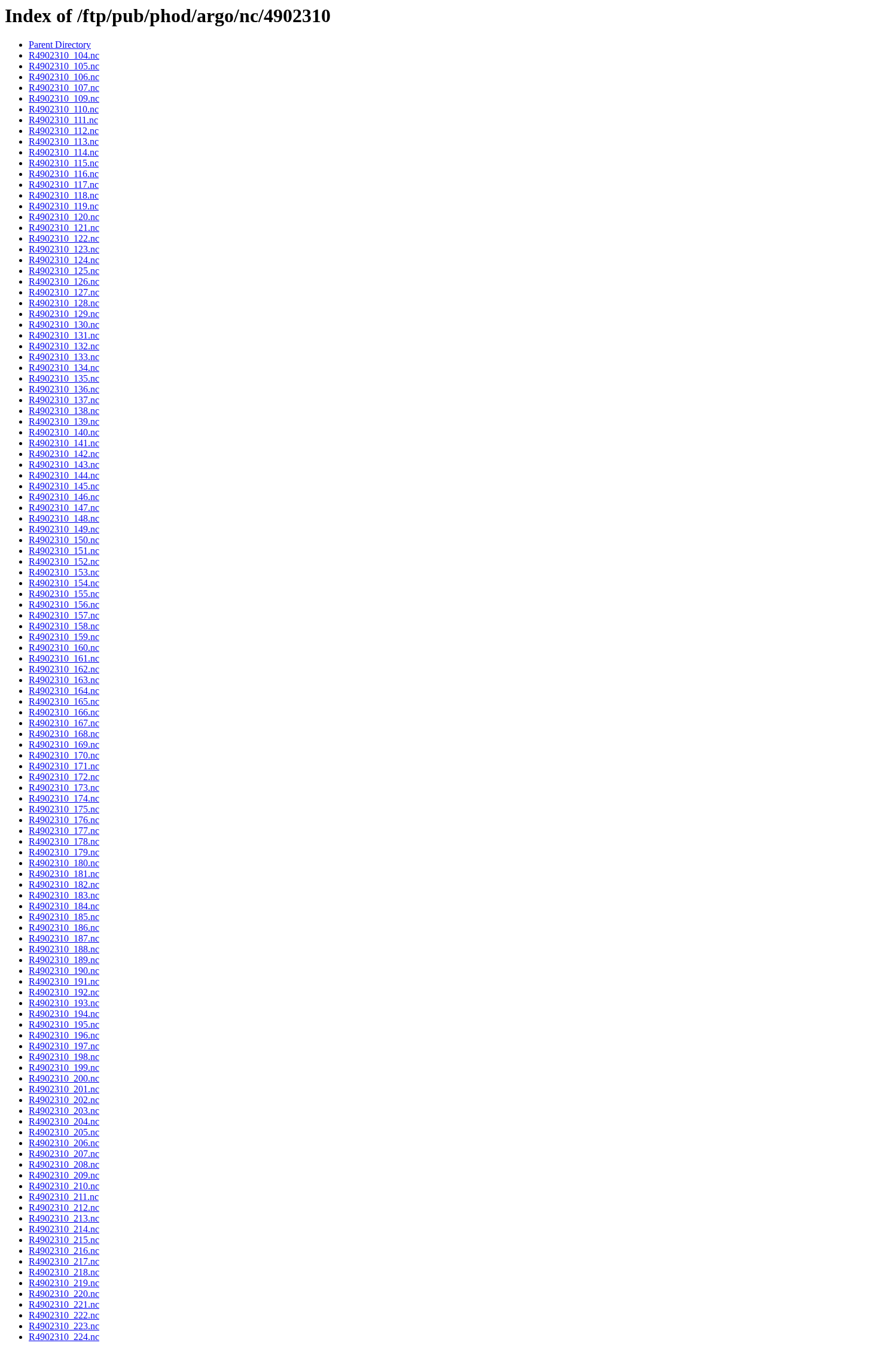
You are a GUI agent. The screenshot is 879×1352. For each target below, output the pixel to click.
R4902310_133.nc (64, 357)
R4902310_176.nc (64, 820)
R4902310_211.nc (64, 1197)
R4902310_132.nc (64, 346)
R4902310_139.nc (64, 421)
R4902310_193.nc (64, 1003)
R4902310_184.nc (64, 906)
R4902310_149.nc (64, 529)
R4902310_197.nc (64, 1046)
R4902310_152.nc (64, 561)
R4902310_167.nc (64, 723)
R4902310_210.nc (64, 1186)
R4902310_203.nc (64, 1111)
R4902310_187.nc (64, 938)
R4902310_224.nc (64, 1337)
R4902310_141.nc (64, 443)
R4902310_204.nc (64, 1121)
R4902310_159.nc (64, 637)
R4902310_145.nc (64, 486)
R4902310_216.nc (64, 1251)
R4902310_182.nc (64, 884)
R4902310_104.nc (64, 55)
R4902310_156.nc (64, 604)
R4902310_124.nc (64, 260)
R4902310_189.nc (64, 960)
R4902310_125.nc (64, 271)
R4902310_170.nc (64, 755)
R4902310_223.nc (64, 1326)
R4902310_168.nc (64, 734)
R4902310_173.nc (64, 787)
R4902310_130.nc (64, 324)
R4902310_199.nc (64, 1067)
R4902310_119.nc (64, 206)
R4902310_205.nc (64, 1132)
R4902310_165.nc (64, 701)
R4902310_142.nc (64, 454)
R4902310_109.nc (64, 98)
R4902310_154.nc (64, 583)
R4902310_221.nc (64, 1304)
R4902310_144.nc (64, 475)
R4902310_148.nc (64, 518)
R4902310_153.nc (64, 572)
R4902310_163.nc (64, 680)
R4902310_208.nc (64, 1164)
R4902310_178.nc (64, 841)
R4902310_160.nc (64, 647)
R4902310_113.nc (64, 141)
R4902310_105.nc (64, 66)
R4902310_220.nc (64, 1294)
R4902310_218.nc (64, 1272)
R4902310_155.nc (64, 594)
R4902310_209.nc (64, 1175)
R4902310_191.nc (64, 981)
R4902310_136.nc (64, 389)
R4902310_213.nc (64, 1218)
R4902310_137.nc (64, 400)
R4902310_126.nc (64, 281)
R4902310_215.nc (64, 1240)
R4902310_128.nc (64, 303)
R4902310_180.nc (64, 863)
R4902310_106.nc (64, 77)
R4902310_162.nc (64, 669)
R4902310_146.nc (64, 497)
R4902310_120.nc (64, 217)
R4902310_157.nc (64, 615)
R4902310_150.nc (64, 540)
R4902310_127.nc (64, 292)
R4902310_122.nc (64, 238)
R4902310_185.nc (64, 917)
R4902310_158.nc (64, 626)
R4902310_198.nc (64, 1057)
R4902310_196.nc (64, 1035)
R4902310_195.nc (64, 1024)
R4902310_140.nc (64, 432)
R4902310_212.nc (64, 1207)
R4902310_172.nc (64, 777)
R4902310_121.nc (64, 228)
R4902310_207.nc (64, 1154)
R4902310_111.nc (63, 120)
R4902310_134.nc (64, 368)
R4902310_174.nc (64, 798)
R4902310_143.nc (64, 464)
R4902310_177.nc (64, 831)
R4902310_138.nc (64, 411)
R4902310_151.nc (64, 551)
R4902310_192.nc (64, 992)
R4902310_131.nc (64, 335)
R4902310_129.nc (64, 314)
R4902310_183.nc (64, 895)
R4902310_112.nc (64, 131)
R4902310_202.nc (64, 1100)
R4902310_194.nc (64, 1014)
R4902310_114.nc (64, 152)
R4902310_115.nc (64, 163)
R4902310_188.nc (64, 949)
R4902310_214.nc (64, 1229)
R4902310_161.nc (64, 658)
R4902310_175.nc (64, 809)
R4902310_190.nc (64, 971)
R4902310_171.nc (64, 766)
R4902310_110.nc (64, 109)
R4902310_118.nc (64, 195)
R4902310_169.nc (64, 744)
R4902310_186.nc (64, 927)
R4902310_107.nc (64, 88)
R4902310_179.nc (64, 852)
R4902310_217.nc (64, 1261)
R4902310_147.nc (64, 508)
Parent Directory (60, 44)
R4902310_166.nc (64, 712)
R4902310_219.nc (64, 1283)
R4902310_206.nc (64, 1143)
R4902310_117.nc (64, 184)
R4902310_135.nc (64, 378)
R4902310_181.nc (64, 874)
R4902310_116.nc (64, 174)
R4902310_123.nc (64, 249)
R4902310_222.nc (64, 1315)
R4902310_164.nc (64, 691)
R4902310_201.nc (64, 1089)
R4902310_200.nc (64, 1078)
